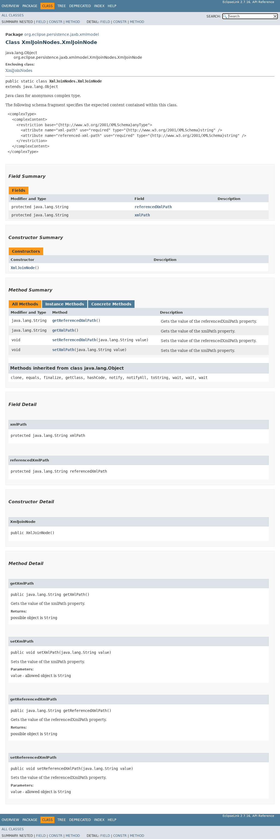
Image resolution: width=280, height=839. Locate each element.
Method (73, 22)
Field (41, 22)
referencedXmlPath (153, 207)
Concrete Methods (111, 304)
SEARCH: (213, 16)
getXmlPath (63, 330)
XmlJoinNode (23, 268)
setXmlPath (63, 350)
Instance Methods (64, 304)
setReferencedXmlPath (74, 340)
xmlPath (142, 215)
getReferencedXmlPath (74, 320)
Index (99, 6)
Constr (55, 22)
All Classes (13, 15)
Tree (61, 6)
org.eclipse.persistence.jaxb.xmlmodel (61, 34)
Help (112, 6)
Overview (10, 6)
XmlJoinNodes (18, 70)
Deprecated (80, 6)
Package (29, 6)
